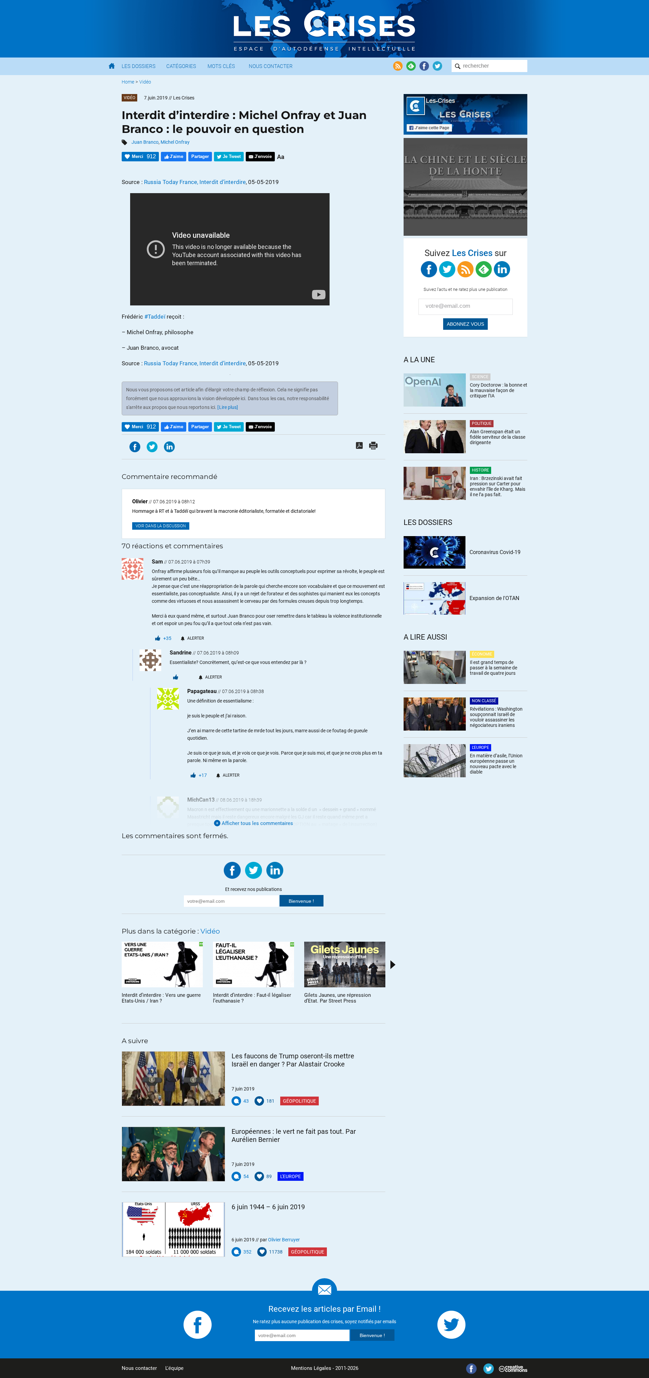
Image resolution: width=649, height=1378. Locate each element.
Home (128, 82)
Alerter (195, 638)
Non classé (484, 700)
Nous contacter (139, 1368)
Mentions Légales (311, 1368)
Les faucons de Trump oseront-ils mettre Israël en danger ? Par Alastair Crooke (293, 1060)
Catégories (181, 66)
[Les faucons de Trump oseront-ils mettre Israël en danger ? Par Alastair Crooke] (173, 1078)
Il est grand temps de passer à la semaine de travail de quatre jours (493, 668)
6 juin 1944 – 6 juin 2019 (268, 1207)
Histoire (480, 470)
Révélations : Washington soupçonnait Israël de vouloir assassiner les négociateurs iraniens (496, 717)
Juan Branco (145, 142)
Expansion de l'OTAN (494, 598)
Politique (481, 423)
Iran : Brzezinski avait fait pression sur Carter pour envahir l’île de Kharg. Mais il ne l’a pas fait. (497, 486)
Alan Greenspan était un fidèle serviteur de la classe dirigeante (497, 437)
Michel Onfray (175, 142)
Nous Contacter (271, 66)
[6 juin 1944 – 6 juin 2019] (173, 1229)
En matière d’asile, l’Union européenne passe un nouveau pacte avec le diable (496, 764)
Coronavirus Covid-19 (495, 552)
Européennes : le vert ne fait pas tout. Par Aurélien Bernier (294, 1135)
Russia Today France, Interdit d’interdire (195, 182)
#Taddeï (154, 316)
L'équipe (174, 1368)
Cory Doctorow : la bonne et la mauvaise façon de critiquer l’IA (498, 390)
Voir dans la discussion (161, 526)
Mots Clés (221, 66)
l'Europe (290, 1176)
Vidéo (145, 82)
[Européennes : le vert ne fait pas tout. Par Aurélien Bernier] (173, 1154)
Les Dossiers (138, 66)
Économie (482, 654)
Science (480, 376)
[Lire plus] (227, 407)
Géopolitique (299, 1101)
